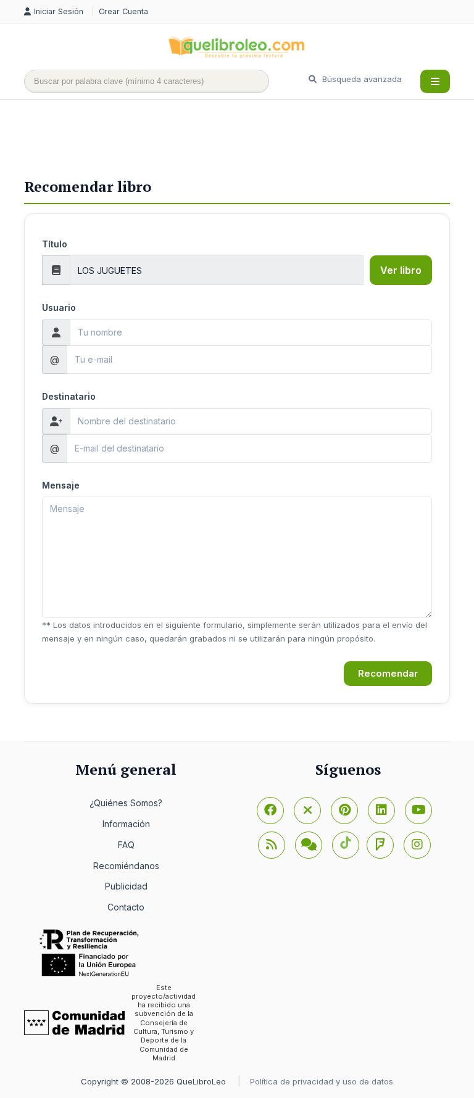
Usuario (59, 307)
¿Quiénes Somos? (125, 803)
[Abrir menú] (435, 81)
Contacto (125, 907)
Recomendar (388, 673)
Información (126, 824)
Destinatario (69, 396)
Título (54, 244)
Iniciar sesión (60, 11)
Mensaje (61, 485)
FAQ (126, 845)
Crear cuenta (123, 11)
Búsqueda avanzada (361, 79)
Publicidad (126, 886)
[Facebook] (270, 810)
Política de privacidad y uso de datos (321, 1081)
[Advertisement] (248, 140)
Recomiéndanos (126, 866)
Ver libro (401, 270)
